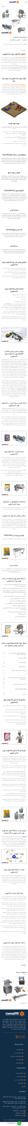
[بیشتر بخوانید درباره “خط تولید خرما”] (3, 978)
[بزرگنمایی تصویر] (24, 32)
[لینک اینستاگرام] (23, 1036)
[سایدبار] (26, 339)
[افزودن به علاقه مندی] (3, 980)
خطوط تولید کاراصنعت (8, 44)
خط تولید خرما (23, 1003)
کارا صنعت (24, 836)
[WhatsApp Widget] (19, 1123)
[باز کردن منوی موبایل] (26, 2)
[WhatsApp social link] (20, 1036)
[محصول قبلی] (4, 6)
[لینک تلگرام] (16, 1036)
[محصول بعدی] (2, 6)
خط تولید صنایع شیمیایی (18, 44)
